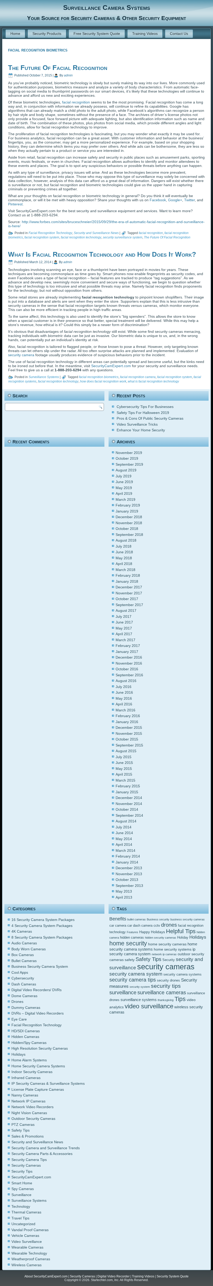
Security (168, 960)
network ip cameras (164, 954)
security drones (168, 980)
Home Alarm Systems (29, 1060)
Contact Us (179, 33)
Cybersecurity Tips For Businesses (145, 407)
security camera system (135, 974)
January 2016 (127, 722)
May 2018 (124, 558)
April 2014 (124, 844)
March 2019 (125, 499)
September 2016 (129, 675)
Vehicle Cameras (25, 1235)
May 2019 (124, 488)
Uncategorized (23, 1224)
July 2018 (123, 546)
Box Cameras (22, 955)
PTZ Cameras (23, 1124)
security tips (166, 986)
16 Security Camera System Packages (43, 920)
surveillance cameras (161, 992)
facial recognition (76, 102)
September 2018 (129, 534)
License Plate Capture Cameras (37, 1089)
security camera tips (132, 980)
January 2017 (127, 652)
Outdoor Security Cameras (33, 1118)
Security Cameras (26, 1165)
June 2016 (124, 692)
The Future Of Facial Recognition (57, 68)
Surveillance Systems (44, 377)
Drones (17, 1001)
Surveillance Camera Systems (106, 7)
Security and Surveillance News (96, 233)
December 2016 (129, 657)
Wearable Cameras (27, 1247)
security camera (21, 355)
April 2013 (124, 897)
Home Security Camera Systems (38, 1066)
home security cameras (167, 944)
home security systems (172, 949)
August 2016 (126, 681)
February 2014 (128, 856)
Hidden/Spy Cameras (28, 1043)
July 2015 (123, 757)
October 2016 (127, 669)
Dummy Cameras (25, 1007)
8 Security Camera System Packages (41, 937)
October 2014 (127, 809)
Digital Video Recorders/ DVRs (36, 990)
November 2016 (129, 663)
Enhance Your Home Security (141, 430)
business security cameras (187, 919)
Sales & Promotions (27, 1136)
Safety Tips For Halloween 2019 (143, 413)
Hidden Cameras (25, 1037)
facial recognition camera (138, 377)
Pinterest (15, 204)
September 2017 (129, 605)
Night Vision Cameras (29, 1113)
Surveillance (21, 1195)
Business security (158, 919)
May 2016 (124, 698)
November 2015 (129, 733)
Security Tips (21, 1171)
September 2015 (129, 745)
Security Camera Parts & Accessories (41, 1154)
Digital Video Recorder (113, 1276)
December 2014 (129, 798)
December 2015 (129, 727)
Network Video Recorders (32, 1107)
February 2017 (128, 646)
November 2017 (129, 593)
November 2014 (129, 804)
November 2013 (129, 874)
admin (68, 75)
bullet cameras (136, 919)
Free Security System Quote (97, 33)
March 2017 (125, 640)
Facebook (158, 200)
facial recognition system (41, 237)
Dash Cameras (23, 984)
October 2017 (127, 599)
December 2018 (129, 517)
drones (169, 925)
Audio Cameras (24, 943)
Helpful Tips (181, 931)
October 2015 (127, 739)
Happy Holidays (152, 932)
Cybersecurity (22, 978)
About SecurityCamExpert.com (46, 1276)
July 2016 (123, 687)
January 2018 (127, 581)
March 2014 (125, 850)
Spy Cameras (22, 1189)
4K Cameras (21, 931)
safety (130, 960)
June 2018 (124, 552)
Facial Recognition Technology (50, 233)
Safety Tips (20, 1130)
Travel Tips (20, 1218)
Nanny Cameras (24, 1095)
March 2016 (125, 710)
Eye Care (19, 1019)
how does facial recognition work (103, 381)
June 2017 (124, 622)
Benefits (117, 918)
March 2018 (125, 570)
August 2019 (126, 470)
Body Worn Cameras (28, 949)
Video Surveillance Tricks (137, 424)
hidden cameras (132, 937)
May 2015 (124, 769)
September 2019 (129, 464)
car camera (117, 925)
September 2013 (129, 886)
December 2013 (129, 868)
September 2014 (129, 815)
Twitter (189, 200)
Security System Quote (173, 1276)
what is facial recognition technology (153, 381)
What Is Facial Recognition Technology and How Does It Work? (102, 254)
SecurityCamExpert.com (111, 366)
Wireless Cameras (26, 1265)
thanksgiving (166, 1000)
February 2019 (128, 505)
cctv (157, 925)
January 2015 (127, 792)
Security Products (46, 33)
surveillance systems (139, 999)
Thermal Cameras (26, 1212)
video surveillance (149, 1006)
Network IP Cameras (28, 1101)
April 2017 (124, 634)
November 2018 (129, 523)
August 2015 (126, 751)
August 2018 (126, 540)
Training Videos (145, 33)
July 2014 (123, 827)
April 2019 (124, 493)
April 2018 (124, 564)
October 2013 (127, 880)
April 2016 (124, 704)
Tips (180, 999)
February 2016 (128, 716)
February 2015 (128, 786)
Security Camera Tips (29, 1160)
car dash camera (139, 925)
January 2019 (127, 511)
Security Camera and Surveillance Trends (45, 1148)
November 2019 (129, 453)
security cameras (166, 966)
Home (15, 33)
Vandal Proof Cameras (30, 1230)
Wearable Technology (29, 1253)
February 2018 (128, 575)
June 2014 (124, 833)
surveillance (122, 992)
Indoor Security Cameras (31, 1072)
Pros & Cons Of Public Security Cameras (150, 418)
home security (128, 943)
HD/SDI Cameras (25, 1031)
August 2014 (126, 821)
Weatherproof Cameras (30, 1259)
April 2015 (124, 774)
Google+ (175, 200)
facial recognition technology (81, 237)
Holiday (182, 937)
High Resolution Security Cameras (39, 1048)
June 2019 (124, 482)
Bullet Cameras (24, 961)
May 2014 (124, 839)
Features (132, 932)
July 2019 (123, 476)
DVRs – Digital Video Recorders (37, 1013)
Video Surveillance (26, 1241)
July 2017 (123, 616)
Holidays (18, 1054)
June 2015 (124, 763)
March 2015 (125, 780)
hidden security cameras (160, 937)
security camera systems (182, 974)
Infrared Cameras (26, 1078)
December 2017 (129, 587)
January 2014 (127, 862)
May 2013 (124, 891)
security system (140, 986)
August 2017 (126, 610)
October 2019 (127, 458)
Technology (20, 1206)
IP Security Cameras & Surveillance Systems (48, 1083)
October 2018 (127, 529)
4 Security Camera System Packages (41, 926)
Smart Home (21, 1183)
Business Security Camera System (39, 966)
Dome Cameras (24, 996)
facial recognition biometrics (98, 377)
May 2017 (124, 628)
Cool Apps (19, 972)
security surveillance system (122, 237)
